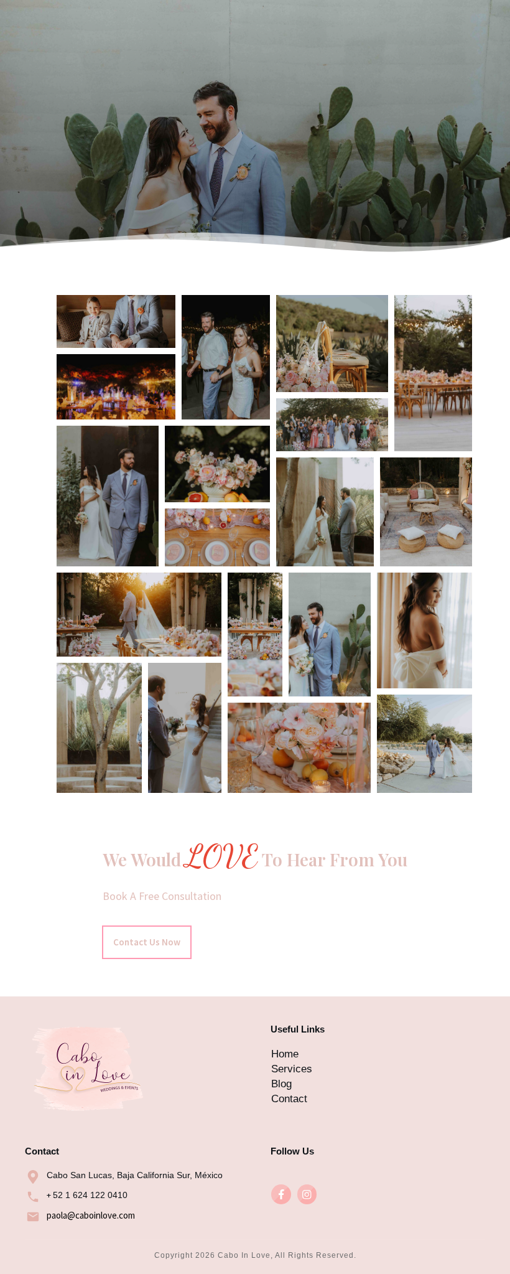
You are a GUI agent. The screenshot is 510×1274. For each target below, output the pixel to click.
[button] (116, 321)
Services (291, 1069)
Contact (289, 1099)
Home (285, 1054)
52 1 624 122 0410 (90, 1195)
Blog (281, 1084)
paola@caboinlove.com (91, 1215)
